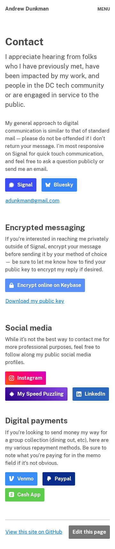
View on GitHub (33, 532)
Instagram (29, 378)
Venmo (25, 479)
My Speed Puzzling (40, 394)
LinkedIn (95, 394)
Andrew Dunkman (27, 9)
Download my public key (34, 301)
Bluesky (63, 185)
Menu (103, 9)
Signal (25, 185)
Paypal (63, 479)
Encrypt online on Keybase (49, 285)
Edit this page (89, 532)
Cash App (29, 495)
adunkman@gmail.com (32, 201)
